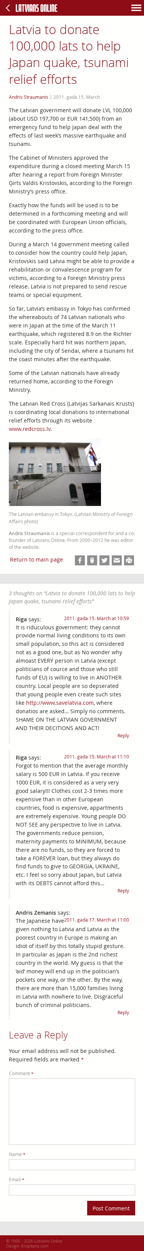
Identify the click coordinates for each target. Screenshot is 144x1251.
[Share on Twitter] (104, 560)
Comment (21, 1073)
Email (16, 1179)
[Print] (129, 560)
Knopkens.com (34, 1246)
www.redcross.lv (29, 428)
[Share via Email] (117, 560)
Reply (123, 735)
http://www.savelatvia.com (60, 702)
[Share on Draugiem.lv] (92, 560)
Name (17, 1154)
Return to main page (36, 559)
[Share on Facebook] (80, 560)
